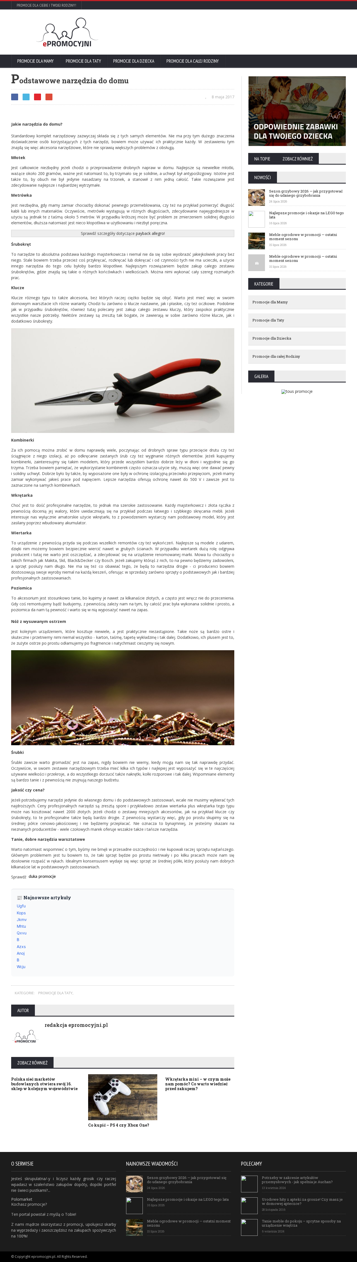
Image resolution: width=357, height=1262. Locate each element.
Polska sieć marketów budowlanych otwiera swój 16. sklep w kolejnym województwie (44, 1083)
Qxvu (21, 932)
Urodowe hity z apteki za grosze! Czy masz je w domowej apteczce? (302, 1201)
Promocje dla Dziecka (133, 61)
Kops (21, 912)
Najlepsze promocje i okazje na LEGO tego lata (306, 215)
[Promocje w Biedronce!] (244, 45)
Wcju (21, 966)
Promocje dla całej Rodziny (193, 61)
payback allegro (150, 233)
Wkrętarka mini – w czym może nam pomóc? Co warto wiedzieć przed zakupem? (197, 1083)
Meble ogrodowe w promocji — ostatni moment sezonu (303, 237)
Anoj (21, 953)
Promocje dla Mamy (35, 61)
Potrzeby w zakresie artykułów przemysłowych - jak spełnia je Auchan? (297, 1180)
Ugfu (21, 905)
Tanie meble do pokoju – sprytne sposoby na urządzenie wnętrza (301, 1223)
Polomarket (21, 1199)
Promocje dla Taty (83, 61)
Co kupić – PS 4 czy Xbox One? (118, 1125)
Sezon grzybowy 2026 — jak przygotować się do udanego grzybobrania (306, 193)
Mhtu (21, 926)
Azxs (21, 946)
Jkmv (22, 919)
